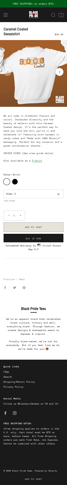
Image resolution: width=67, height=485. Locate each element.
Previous (10, 279)
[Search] (53, 15)
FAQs (6, 372)
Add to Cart (33, 479)
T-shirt (37, 160)
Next (22, 279)
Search (8, 377)
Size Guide (9, 201)
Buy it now (33, 238)
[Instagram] (14, 412)
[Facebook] (5, 412)
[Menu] (6, 15)
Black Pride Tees (22, 471)
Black (15, 182)
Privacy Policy (14, 386)
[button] (7, 72)
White (7, 182)
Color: (12, 174)
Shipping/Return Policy (19, 381)
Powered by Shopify (46, 471)
